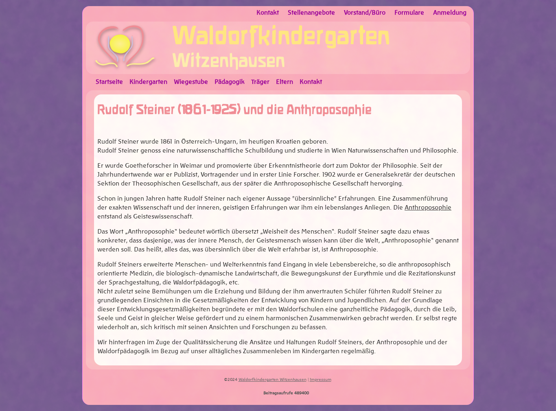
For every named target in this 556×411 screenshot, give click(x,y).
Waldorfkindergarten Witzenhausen (272, 380)
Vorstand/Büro (364, 13)
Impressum (320, 380)
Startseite (109, 82)
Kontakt (267, 13)
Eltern (284, 82)
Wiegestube (191, 82)
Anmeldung (449, 13)
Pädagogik (230, 82)
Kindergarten (148, 82)
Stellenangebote (311, 13)
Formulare (409, 13)
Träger (260, 82)
